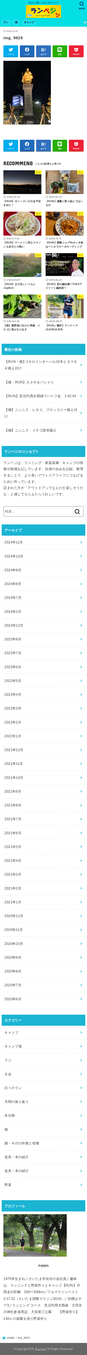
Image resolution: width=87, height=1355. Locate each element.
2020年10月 (13, 944)
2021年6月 (12, 833)
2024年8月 (12, 584)
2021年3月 (12, 874)
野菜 (7, 1185)
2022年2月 (12, 722)
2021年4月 (12, 860)
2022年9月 (12, 639)
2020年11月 (13, 930)
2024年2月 (12, 611)
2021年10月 (13, 777)
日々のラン (13, 1088)
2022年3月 (12, 708)
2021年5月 (12, 847)
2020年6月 (12, 999)
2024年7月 (12, 597)
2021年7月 (12, 819)
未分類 (9, 1115)
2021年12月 (13, 750)
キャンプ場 (13, 1046)
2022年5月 (12, 681)
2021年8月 (12, 805)
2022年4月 (12, 694)
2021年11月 (13, 764)
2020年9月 (12, 957)
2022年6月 (12, 667)
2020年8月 (12, 971)
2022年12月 (13, 625)
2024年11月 (13, 542)
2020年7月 (12, 985)
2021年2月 (12, 888)
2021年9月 (12, 791)
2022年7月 (12, 653)
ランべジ (40, 1349)
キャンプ (29, 22)
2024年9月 (12, 570)
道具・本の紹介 (16, 1157)
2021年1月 (12, 902)
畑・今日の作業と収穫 (21, 1143)
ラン (6, 22)
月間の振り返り (16, 1102)
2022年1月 (12, 736)
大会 (7, 1074)
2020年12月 (13, 916)
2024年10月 (13, 556)
